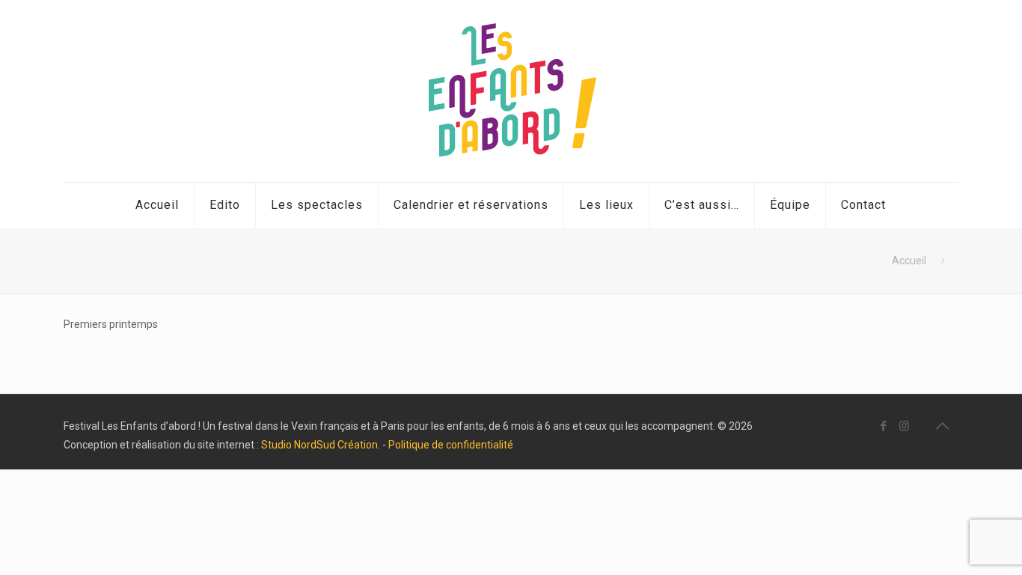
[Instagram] (904, 426)
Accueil (909, 261)
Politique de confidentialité (450, 445)
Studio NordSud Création (319, 445)
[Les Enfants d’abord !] (511, 91)
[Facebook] (884, 426)
